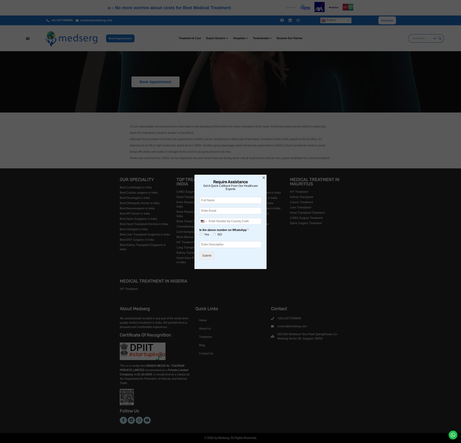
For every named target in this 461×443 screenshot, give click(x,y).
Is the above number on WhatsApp (224, 230)
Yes (206, 234)
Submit (206, 255)
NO (220, 234)
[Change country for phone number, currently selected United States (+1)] (203, 221)
